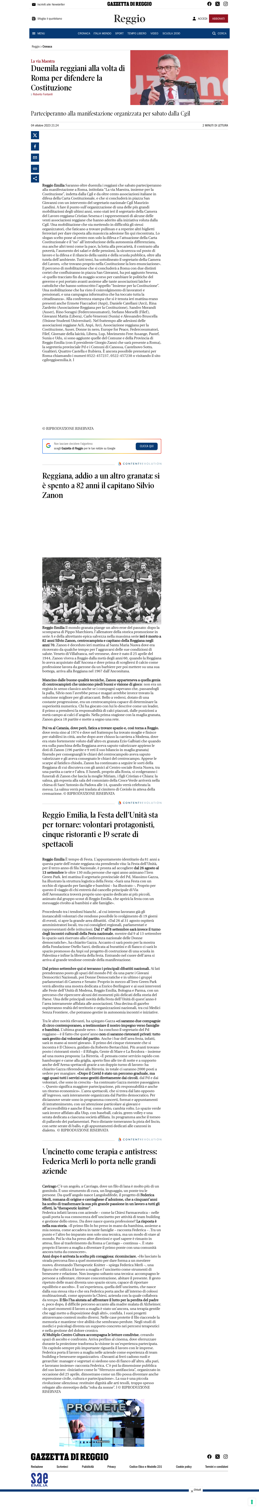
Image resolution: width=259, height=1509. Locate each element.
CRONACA (84, 33)
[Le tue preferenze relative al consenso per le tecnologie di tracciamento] (252, 1502)
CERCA (222, 33)
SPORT (119, 33)
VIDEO (154, 33)
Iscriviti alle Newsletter (51, 4)
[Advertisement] (72, 156)
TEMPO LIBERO (136, 33)
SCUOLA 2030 (171, 33)
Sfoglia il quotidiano (49, 19)
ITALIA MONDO (102, 33)
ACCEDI (202, 19)
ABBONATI (218, 19)
